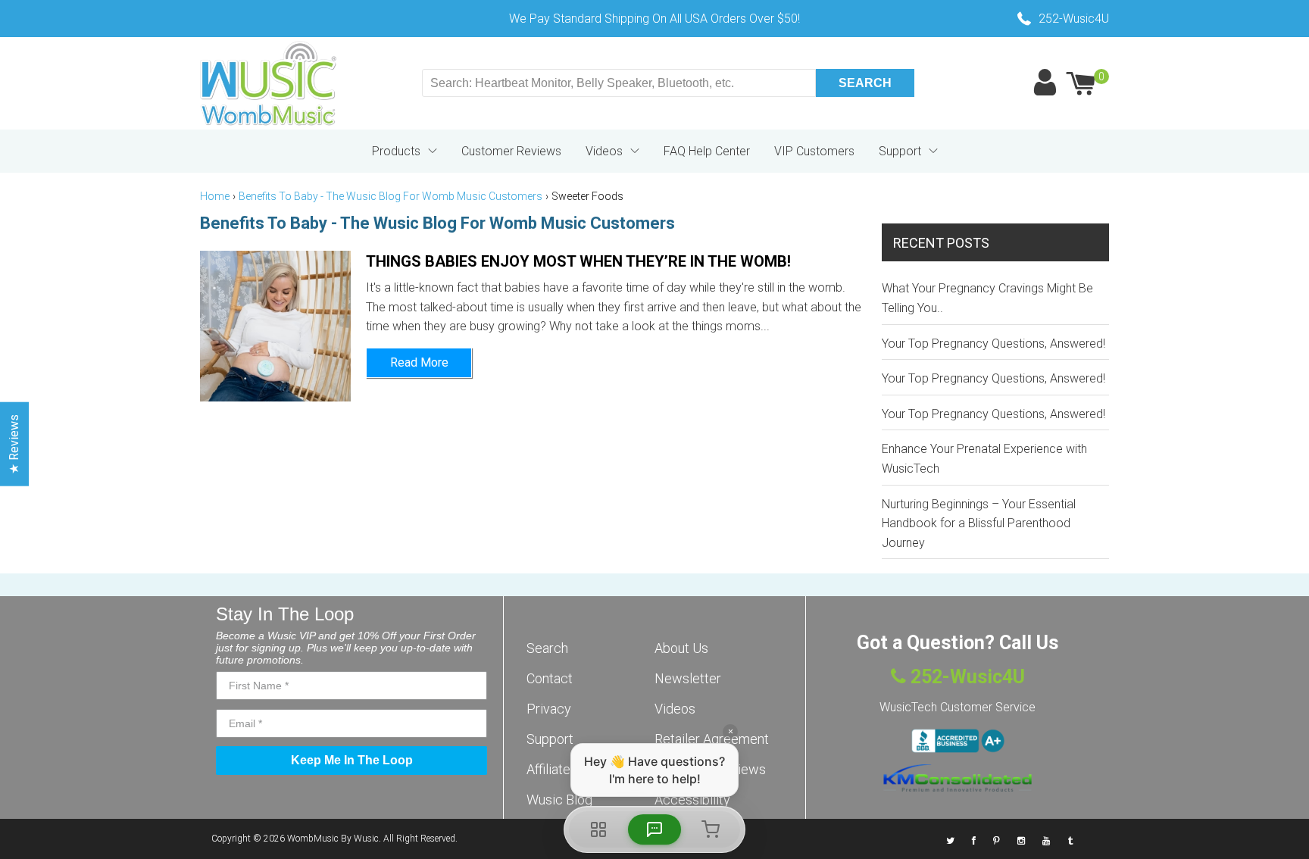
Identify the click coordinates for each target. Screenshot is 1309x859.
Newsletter (687, 678)
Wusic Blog (559, 799)
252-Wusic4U (965, 677)
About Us (681, 648)
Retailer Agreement (711, 739)
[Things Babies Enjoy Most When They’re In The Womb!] (275, 326)
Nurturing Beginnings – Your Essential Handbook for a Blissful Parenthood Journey (979, 523)
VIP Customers (814, 151)
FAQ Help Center (707, 151)
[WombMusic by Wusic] (268, 83)
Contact (549, 678)
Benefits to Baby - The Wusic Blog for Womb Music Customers (390, 196)
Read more (419, 362)
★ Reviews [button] (14, 444)
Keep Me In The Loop (352, 760)
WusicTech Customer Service (957, 707)
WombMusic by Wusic (333, 838)
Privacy (548, 709)
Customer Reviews (511, 151)
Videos (604, 151)
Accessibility (692, 799)
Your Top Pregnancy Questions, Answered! (993, 343)
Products (396, 151)
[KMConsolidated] (957, 778)
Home (215, 196)
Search (547, 648)
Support (900, 151)
